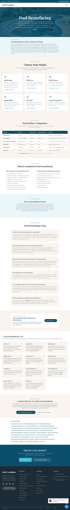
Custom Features (23, 492)
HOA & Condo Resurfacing (44, 412)
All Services (21, 499)
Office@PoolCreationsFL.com (62, 476)
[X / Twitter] (13, 484)
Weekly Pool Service (23, 483)
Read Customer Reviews (41, 476)
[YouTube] (10, 484)
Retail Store (22, 490)
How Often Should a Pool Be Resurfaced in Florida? (22, 437)
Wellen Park (28, 300)
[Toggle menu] (66, 5)
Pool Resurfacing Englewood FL (47, 426)
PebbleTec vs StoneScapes (30, 432)
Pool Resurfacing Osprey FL (32, 430)
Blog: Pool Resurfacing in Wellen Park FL (45, 434)
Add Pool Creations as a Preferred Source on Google (9, 488)
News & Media (39, 478)
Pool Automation (23, 495)
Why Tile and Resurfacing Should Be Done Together (22, 439)
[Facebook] (3, 484)
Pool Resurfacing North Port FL (33, 426)
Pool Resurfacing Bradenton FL (44, 423)
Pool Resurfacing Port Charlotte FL (49, 428)
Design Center (22, 441)
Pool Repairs (22, 481)
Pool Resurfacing (23, 478)
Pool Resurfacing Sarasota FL (30, 423)
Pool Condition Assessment (32, 441)
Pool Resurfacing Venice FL (17, 423)
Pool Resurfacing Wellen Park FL (18, 426)
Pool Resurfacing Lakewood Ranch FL (33, 428)
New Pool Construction (24, 474)
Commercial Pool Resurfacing (25, 412)
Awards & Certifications (41, 481)
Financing (38, 488)
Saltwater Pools (22, 488)
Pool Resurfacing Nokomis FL (17, 428)
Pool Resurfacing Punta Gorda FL (18, 430)
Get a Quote (24, 460)
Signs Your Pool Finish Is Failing (41, 437)
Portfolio (38, 483)
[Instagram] (6, 484)
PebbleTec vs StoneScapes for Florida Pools (45, 439)
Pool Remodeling (14, 441)
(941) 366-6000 (64, 1)
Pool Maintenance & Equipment (26, 485)
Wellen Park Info (50, 320)
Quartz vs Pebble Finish (42, 432)
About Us (38, 474)
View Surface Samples (41, 460)
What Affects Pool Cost (30, 434)
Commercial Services (41, 485)
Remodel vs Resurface (53, 432)
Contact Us (42, 441)
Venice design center (24, 153)
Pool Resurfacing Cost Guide (17, 434)
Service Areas (39, 490)
